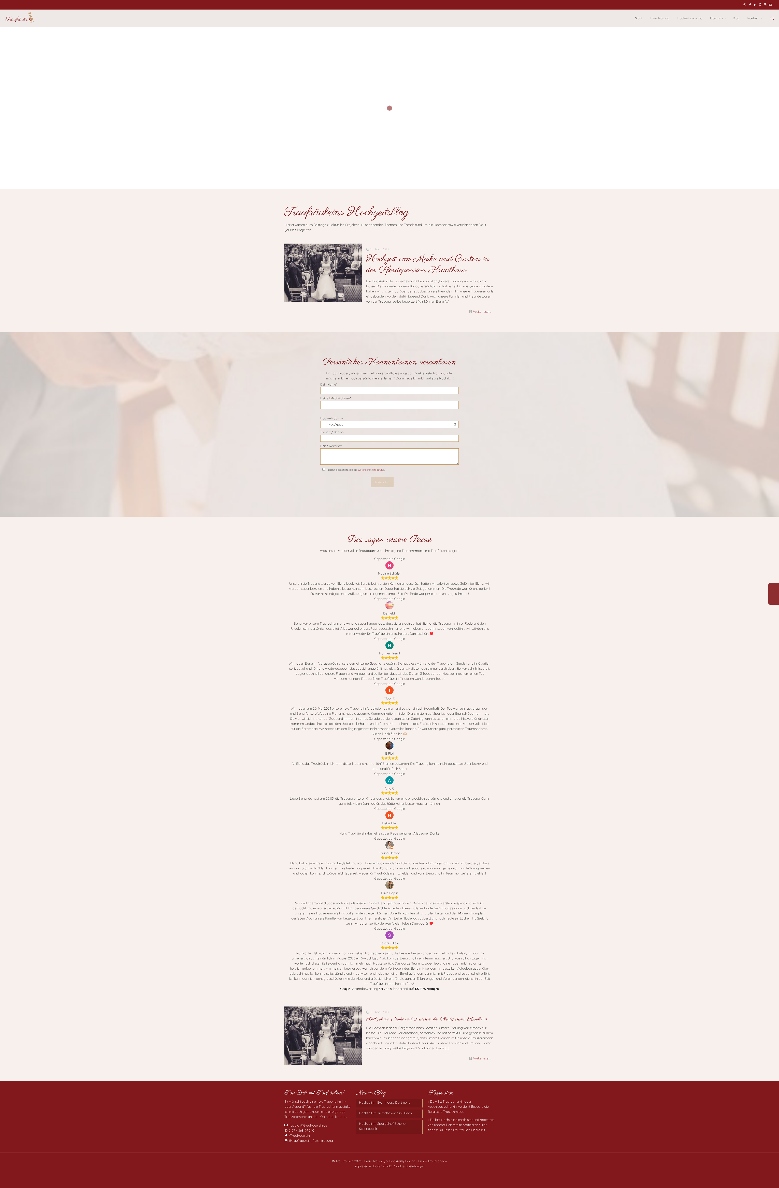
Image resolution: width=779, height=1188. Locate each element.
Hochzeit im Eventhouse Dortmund (385, 1102)
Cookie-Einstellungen (409, 1166)
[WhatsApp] (773, 588)
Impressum (362, 1166)
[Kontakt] (773, 599)
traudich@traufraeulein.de (307, 1125)
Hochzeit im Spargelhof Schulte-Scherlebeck (382, 1126)
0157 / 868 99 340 (301, 1130)
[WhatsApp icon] (744, 5)
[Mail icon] (770, 5)
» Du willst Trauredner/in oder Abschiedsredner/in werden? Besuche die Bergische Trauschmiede (458, 1106)
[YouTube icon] (754, 5)
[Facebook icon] (749, 5)
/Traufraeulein (299, 1135)
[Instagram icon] (765, 5)
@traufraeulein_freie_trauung (310, 1141)
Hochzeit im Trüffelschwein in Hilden (385, 1113)
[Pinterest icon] (760, 5)
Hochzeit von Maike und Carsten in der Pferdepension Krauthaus (427, 264)
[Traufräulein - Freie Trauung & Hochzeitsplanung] (19, 18)
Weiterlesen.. (482, 311)
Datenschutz (382, 1166)
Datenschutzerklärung (371, 469)
